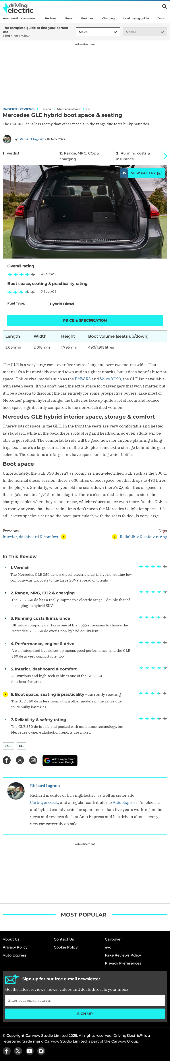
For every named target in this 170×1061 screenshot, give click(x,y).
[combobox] (78, 32)
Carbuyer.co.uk (44, 802)
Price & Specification (85, 320)
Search (164, 6)
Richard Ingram (32, 139)
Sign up (85, 1014)
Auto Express (125, 802)
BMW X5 (83, 378)
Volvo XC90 (110, 378)
